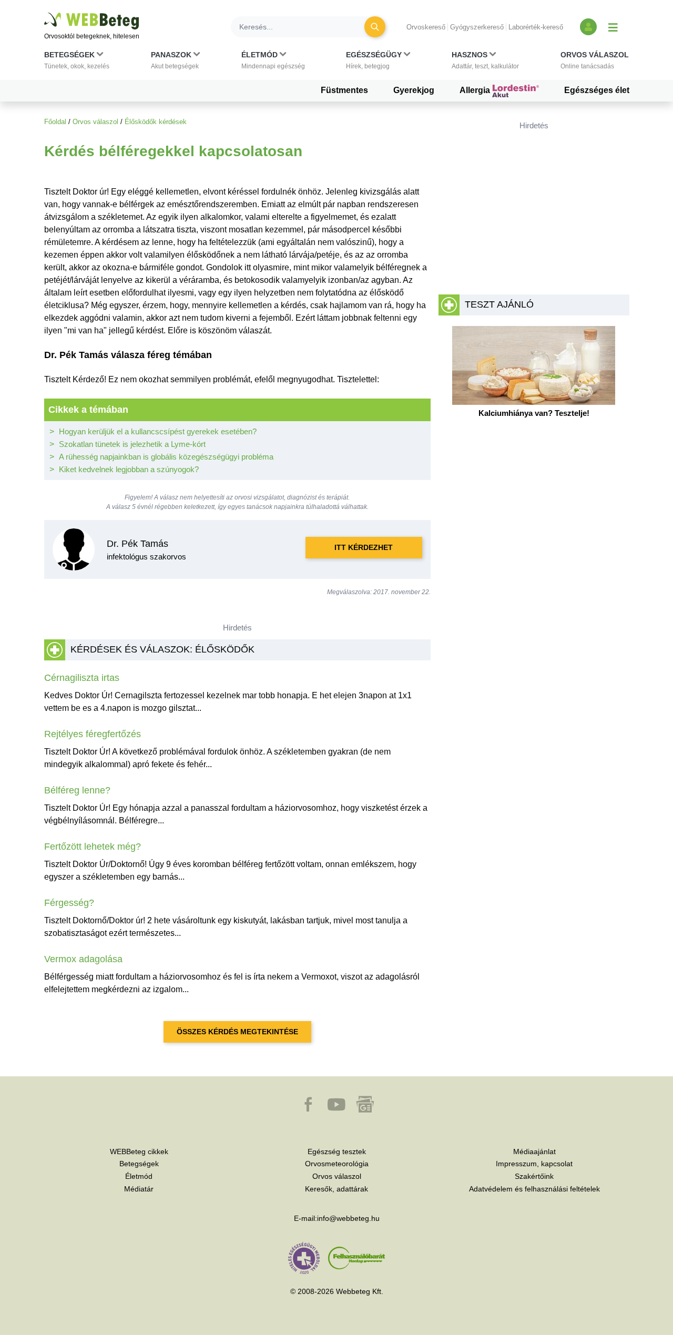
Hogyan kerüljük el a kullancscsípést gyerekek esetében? (158, 431)
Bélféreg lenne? (77, 790)
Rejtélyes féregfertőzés (92, 734)
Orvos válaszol (95, 122)
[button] (76, 62)
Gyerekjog (413, 90)
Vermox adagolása (83, 959)
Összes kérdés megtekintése (237, 1031)
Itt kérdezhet (363, 547)
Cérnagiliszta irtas (81, 677)
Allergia (476, 90)
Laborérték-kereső (535, 27)
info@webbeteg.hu (348, 1218)
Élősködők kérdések (156, 122)
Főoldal (55, 122)
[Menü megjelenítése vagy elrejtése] (613, 27)
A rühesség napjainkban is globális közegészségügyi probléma (166, 456)
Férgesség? (69, 903)
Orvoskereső (425, 27)
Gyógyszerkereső (477, 27)
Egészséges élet (596, 90)
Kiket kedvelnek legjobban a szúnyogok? (129, 469)
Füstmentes (344, 90)
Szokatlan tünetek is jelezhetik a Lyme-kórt (132, 444)
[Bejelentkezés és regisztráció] (588, 26)
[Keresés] (374, 26)
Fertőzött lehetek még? (92, 846)
